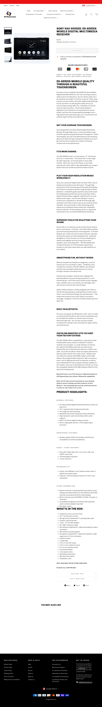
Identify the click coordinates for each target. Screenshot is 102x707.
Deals (28, 11)
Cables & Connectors (50, 18)
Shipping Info (77, 574)
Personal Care (70, 14)
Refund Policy (8, 664)
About (5, 5)
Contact (11, 5)
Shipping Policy (8, 673)
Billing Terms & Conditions (12, 679)
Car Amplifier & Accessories (60, 676)
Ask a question (77, 579)
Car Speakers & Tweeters (59, 670)
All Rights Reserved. (51, 699)
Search (30, 667)
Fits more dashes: (67, 151)
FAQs (17, 5)
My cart (30, 670)
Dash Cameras (53, 11)
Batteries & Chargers (58, 667)
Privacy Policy (8, 667)
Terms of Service (9, 676)
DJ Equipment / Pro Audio (34, 14)
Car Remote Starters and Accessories (59, 680)
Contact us (31, 679)
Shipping (59, 42)
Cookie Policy (8, 670)
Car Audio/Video (38, 11)
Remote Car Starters (67, 11)
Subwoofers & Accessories (60, 673)
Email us (30, 673)
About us (30, 676)
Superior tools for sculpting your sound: (76, 221)
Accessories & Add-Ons (54, 14)
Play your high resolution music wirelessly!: (75, 177)
